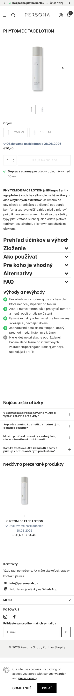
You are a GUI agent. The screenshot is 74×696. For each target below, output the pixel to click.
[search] (13, 15)
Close (37, 600)
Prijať (47, 688)
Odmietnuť (21, 688)
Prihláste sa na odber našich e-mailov (29, 623)
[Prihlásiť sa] (61, 15)
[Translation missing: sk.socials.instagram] (5, 617)
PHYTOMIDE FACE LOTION (24, 521)
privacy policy (27, 678)
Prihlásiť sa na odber (66, 632)
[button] (14, 156)
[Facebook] (14, 616)
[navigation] (4, 3)
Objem (8, 123)
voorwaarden (57, 673)
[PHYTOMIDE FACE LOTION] (24, 490)
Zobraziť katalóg (5, 15)
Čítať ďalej (56, 2)
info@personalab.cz (23, 583)
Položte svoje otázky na (33, 589)
